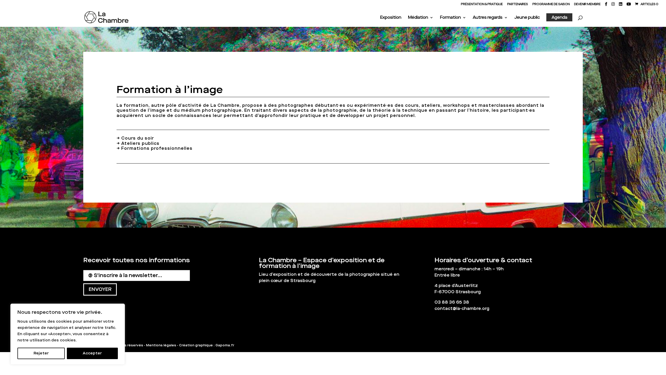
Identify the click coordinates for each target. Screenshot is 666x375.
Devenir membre (587, 4)
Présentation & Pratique (482, 4)
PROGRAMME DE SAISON (550, 4)
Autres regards (487, 18)
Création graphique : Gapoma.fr (206, 345)
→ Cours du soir (135, 138)
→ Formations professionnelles (155, 148)
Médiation (418, 18)
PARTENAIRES (517, 4)
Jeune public (527, 18)
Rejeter (41, 353)
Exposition (390, 18)
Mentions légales (161, 345)
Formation (450, 18)
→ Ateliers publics (138, 143)
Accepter (92, 353)
